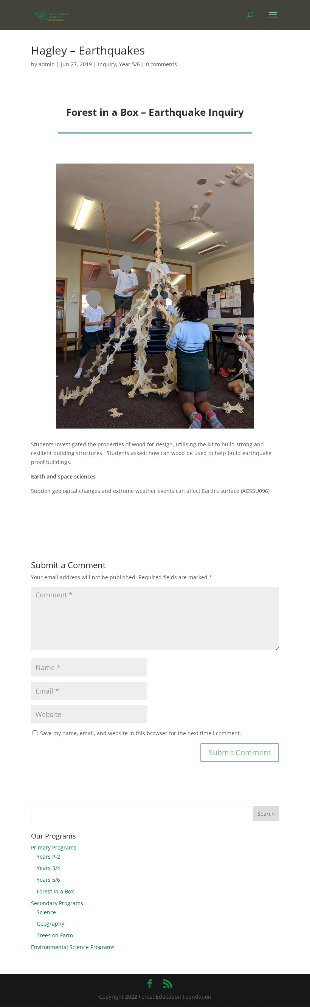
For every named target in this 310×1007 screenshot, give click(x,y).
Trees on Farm (55, 935)
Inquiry (107, 64)
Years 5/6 (48, 879)
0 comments (161, 64)
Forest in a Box (55, 891)
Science (46, 912)
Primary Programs (53, 847)
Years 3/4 (48, 867)
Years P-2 (48, 856)
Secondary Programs (57, 903)
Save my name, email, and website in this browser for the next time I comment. (140, 733)
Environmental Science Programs (73, 947)
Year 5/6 (129, 64)
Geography (50, 923)
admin (47, 64)
